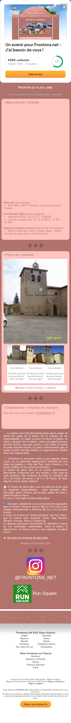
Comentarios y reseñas (48, 94)
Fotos (29, 94)
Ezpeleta (46, 635)
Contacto (32, 681)
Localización (16, 94)
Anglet (24, 635)
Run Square (44, 593)
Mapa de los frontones (16, 681)
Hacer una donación (35, 704)
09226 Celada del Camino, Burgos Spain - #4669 (34, 230)
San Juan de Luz (24, 647)
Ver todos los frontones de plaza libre (27, 537)
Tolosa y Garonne (36, 664)
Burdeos (35, 656)
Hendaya (24, 644)
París (35, 667)
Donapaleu (46, 647)
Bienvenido (40, 679)
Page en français (56, 681)
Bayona (24, 638)
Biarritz (24, 641)
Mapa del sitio (53, 679)
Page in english (35, 683)
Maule (46, 641)
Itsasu (47, 638)
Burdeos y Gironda (35, 659)
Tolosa (35, 662)
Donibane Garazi (46, 644)
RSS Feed (41, 681)
